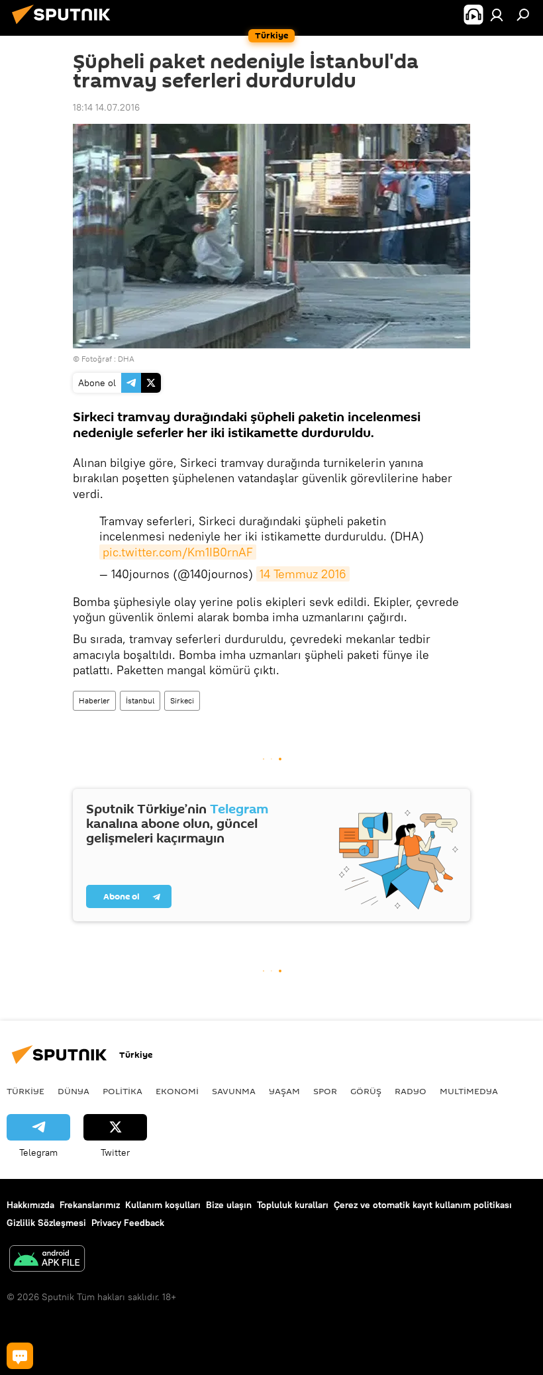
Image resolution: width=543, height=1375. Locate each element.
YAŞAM (284, 1091)
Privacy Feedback (127, 1223)
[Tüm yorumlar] (20, 1356)
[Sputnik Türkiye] (65, 26)
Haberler (94, 700)
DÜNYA (73, 1091)
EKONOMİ (177, 1091)
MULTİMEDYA (469, 1091)
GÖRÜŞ (365, 1091)
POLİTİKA (122, 1091)
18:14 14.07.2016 (106, 107)
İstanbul (140, 700)
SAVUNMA (234, 1091)
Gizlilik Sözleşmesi (46, 1223)
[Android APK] (47, 1260)
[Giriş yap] (496, 14)
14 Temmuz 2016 (303, 574)
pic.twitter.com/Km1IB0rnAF (178, 552)
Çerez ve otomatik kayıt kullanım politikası (423, 1205)
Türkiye (25, 1091)
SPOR (325, 1091)
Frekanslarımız (90, 1205)
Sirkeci (182, 700)
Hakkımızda (30, 1205)
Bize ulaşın (229, 1205)
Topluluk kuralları (292, 1205)
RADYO (410, 1091)
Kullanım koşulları (163, 1205)
